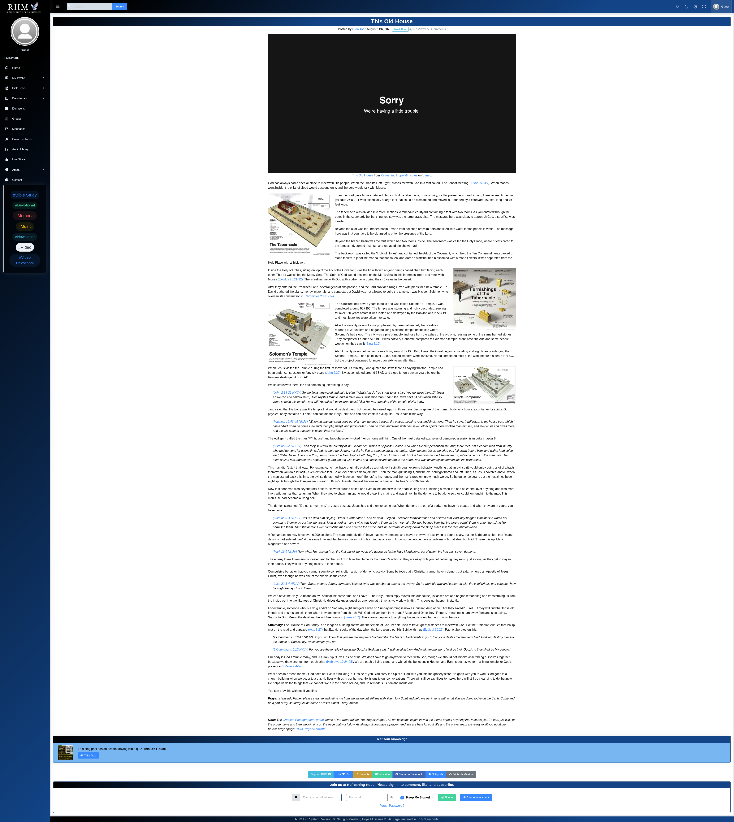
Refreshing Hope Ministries (399, 175)
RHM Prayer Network (310, 729)
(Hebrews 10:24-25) (339, 661)
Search (119, 6)
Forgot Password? (391, 805)
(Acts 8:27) (315, 629)
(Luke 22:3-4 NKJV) (286, 583)
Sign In (448, 797)
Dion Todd (359, 29)
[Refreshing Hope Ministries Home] (25, 8)
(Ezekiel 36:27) (433, 629)
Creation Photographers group (303, 719)
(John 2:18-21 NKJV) (287, 392)
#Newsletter (25, 237)
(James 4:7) (352, 617)
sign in (393, 785)
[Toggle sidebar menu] (57, 7)
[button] (678, 6)
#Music (25, 226)
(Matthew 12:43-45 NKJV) (290, 421)
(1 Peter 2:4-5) (291, 666)
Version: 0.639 (331, 819)
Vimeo (426, 175)
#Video (24, 247)
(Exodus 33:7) (479, 183)
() (343, 774)
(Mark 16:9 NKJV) (285, 551)
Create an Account (477, 797)
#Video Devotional (25, 260)
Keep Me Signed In (419, 797)
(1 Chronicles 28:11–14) (317, 296)
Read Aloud (400, 29)
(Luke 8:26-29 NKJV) (287, 446)
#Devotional (25, 205)
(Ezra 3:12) (372, 343)
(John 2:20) (332, 372)
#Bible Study (25, 195)
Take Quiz (90, 755)
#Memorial (25, 215)
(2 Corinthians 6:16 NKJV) (290, 649)
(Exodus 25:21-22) (290, 279)
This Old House (362, 175)
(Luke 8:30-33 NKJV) (287, 518)
